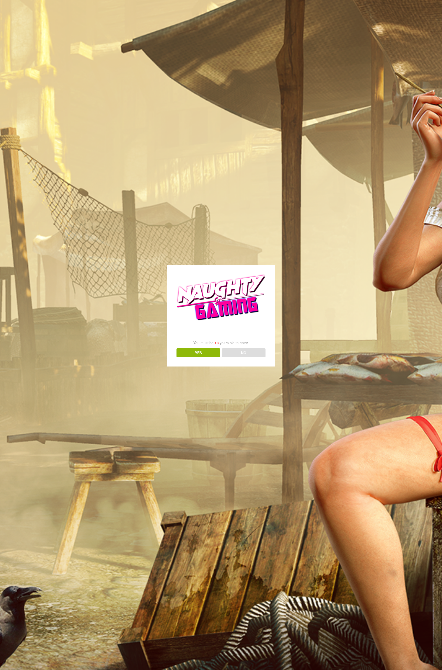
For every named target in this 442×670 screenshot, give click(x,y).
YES (198, 352)
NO (243, 352)
